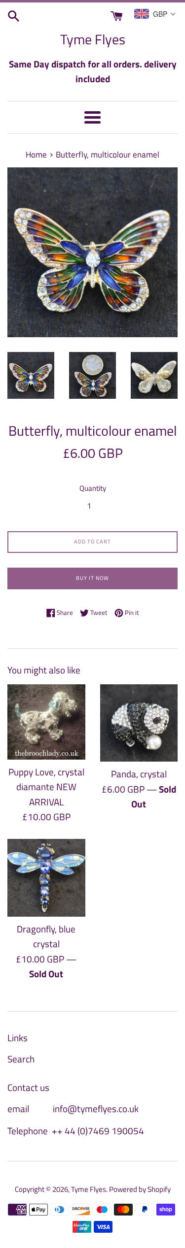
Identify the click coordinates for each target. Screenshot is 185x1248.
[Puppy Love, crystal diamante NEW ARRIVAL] (46, 722)
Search (21, 1059)
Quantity (92, 488)
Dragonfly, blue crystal (46, 936)
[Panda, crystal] (139, 723)
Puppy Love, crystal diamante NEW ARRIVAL (46, 787)
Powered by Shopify (140, 1189)
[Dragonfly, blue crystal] (46, 878)
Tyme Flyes (92, 39)
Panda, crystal (139, 774)
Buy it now (92, 578)
